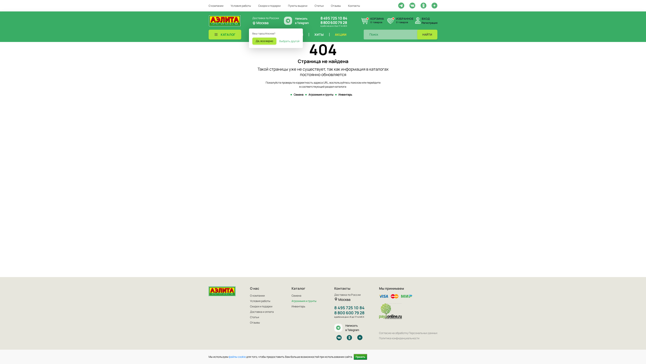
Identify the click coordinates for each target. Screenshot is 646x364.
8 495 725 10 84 (333, 18)
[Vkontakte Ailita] (412, 5)
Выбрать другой (289, 41)
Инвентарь (345, 94)
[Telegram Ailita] (401, 5)
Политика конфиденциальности (399, 338)
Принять (360, 356)
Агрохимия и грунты (321, 94)
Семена (298, 94)
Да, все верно (264, 41)
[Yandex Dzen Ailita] (434, 5)
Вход (426, 19)
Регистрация (429, 23)
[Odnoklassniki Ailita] (423, 5)
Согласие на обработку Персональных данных (408, 333)
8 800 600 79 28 (333, 22)
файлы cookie (237, 357)
